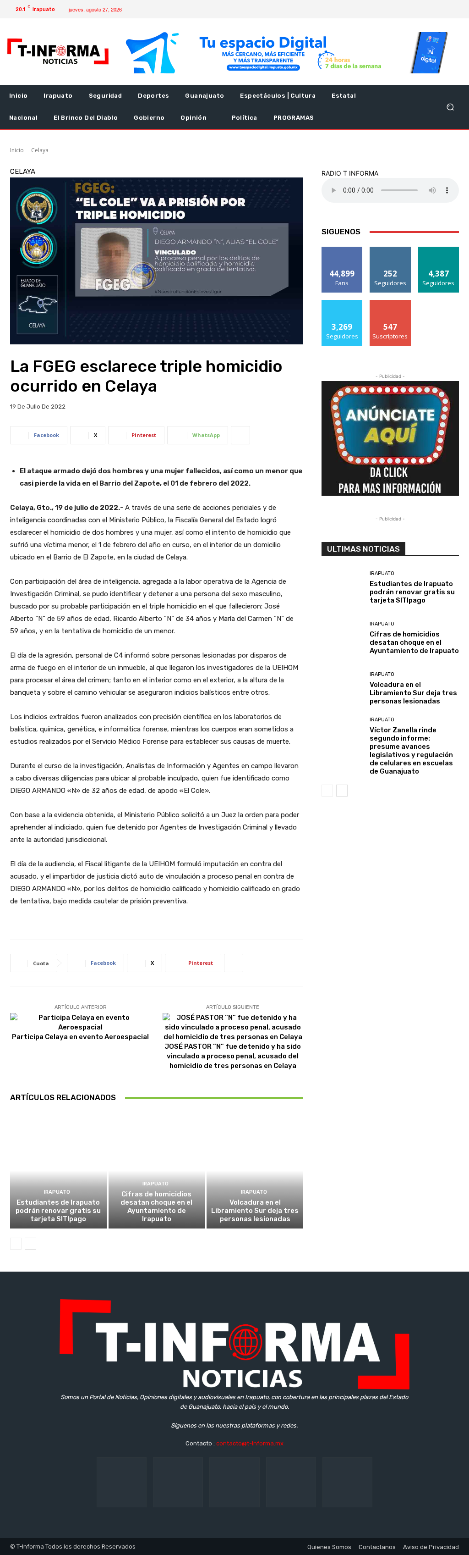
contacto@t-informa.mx (250, 1443)
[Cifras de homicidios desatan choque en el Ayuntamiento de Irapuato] (157, 1170)
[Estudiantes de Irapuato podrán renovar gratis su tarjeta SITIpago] (58, 1170)
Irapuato (57, 1192)
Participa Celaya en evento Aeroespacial (80, 1037)
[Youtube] (444, 9)
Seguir (390, 250)
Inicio (17, 150)
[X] (430, 9)
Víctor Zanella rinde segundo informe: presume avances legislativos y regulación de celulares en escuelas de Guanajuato (411, 750)
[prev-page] (16, 1244)
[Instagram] (415, 9)
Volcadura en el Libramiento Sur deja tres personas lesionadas (255, 1210)
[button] (450, 107)
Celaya (40, 150)
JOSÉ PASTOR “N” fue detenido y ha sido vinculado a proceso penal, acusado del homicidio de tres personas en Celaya (232, 1056)
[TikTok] (234, 1482)
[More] (240, 435)
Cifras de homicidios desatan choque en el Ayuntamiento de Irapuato (156, 1206)
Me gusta (342, 250)
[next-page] (30, 1244)
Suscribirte (390, 303)
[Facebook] (400, 9)
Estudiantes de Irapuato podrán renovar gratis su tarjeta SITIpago (58, 1210)
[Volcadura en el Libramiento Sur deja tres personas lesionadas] (255, 1170)
